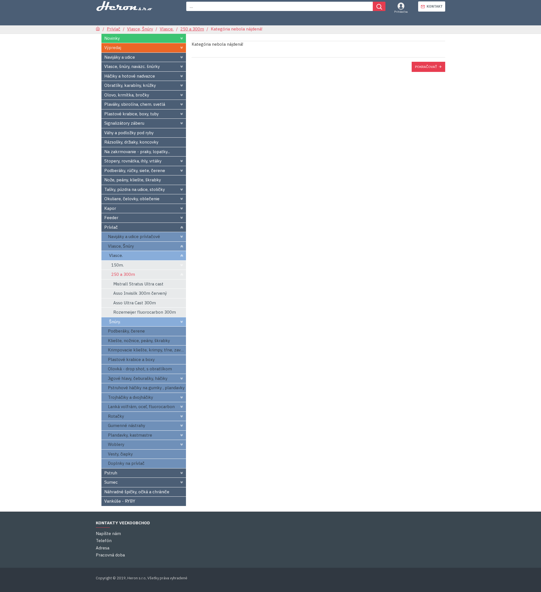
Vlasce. (167, 29)
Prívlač (113, 29)
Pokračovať (426, 67)
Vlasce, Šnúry (140, 29)
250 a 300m (192, 29)
